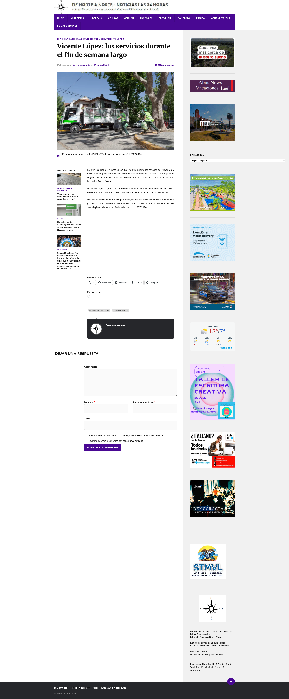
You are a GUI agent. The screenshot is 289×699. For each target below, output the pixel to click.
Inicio (60, 18)
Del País (97, 18)
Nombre (89, 402)
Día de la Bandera (68, 39)
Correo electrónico (144, 402)
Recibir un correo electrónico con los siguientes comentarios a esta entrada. (127, 435)
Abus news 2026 (220, 18)
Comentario (91, 366)
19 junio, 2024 (101, 64)
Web (87, 418)
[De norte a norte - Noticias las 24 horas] (144, 7)
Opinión (129, 18)
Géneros (113, 18)
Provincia (165, 18)
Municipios (77, 18)
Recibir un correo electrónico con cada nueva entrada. (116, 440)
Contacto (184, 18)
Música (200, 18)
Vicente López (115, 39)
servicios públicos (99, 310)
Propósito (146, 18)
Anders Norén (71, 693)
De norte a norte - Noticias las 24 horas (95, 688)
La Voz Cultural (67, 26)
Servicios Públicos (93, 39)
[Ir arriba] (231, 681)
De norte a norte (81, 64)
